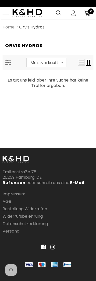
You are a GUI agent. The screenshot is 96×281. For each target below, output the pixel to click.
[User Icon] (73, 13)
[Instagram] (52, 247)
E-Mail (76, 183)
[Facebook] (42, 247)
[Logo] (27, 13)
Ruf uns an (14, 183)
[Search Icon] (58, 13)
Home (9, 27)
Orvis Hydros (32, 27)
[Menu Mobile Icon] (6, 13)
